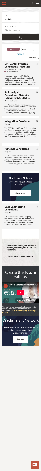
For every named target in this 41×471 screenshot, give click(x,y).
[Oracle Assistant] (35, 465)
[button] (13, 49)
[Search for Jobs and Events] (20, 37)
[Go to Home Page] (4, 3)
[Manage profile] (33, 3)
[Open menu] (37, 3)
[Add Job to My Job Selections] (37, 63)
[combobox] (20, 19)
